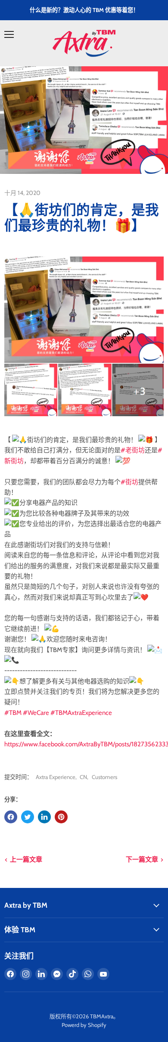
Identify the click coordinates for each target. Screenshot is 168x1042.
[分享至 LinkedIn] (44, 816)
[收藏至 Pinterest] (61, 816)
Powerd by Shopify (84, 1024)
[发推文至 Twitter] (27, 816)
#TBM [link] (13, 713)
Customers (104, 776)
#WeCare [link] (36, 713)
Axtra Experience (55, 776)
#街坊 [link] (129, 482)
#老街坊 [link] (133, 450)
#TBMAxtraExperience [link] (81, 713)
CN (83, 776)
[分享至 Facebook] (10, 816)
